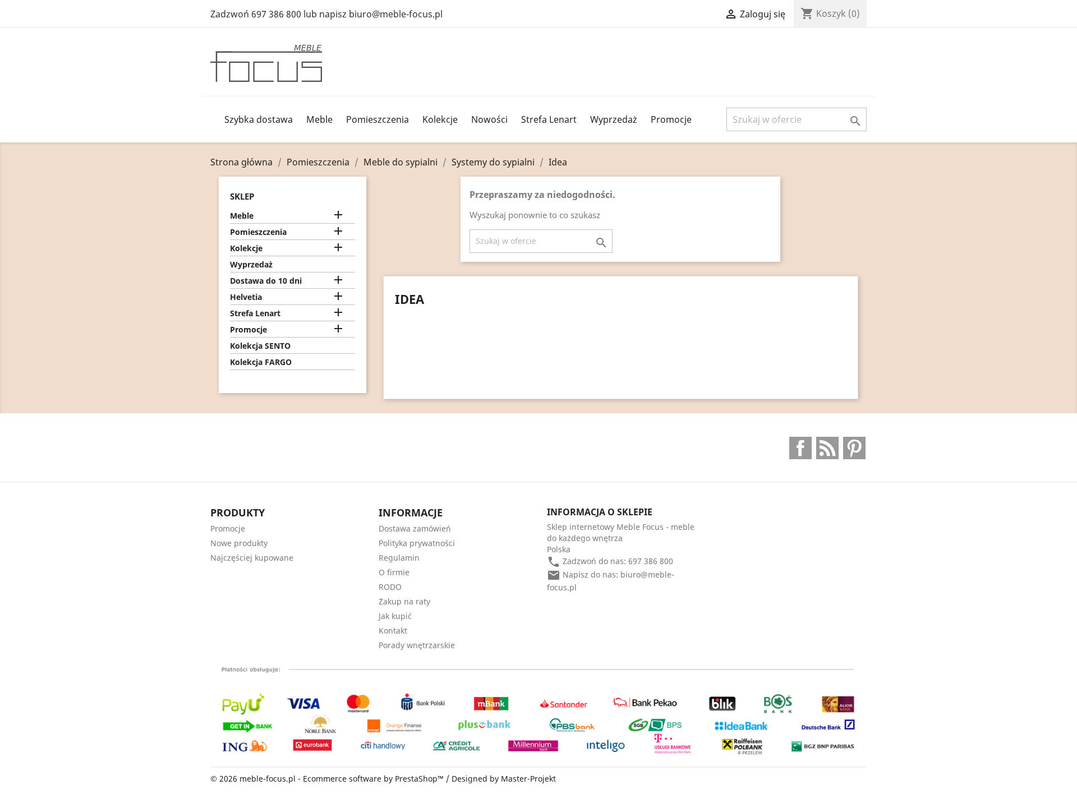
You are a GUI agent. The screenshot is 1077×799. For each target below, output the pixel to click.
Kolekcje (440, 119)
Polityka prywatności (417, 543)
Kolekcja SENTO (260, 345)
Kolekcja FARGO (261, 362)
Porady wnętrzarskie (417, 645)
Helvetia (246, 297)
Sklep (242, 196)
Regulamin (399, 557)
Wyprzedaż (613, 119)
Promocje (671, 119)
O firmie (394, 572)
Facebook (800, 448)
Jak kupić (395, 616)
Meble (319, 119)
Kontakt (393, 630)
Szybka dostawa (258, 119)
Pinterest (854, 448)
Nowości (489, 119)
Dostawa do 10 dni (266, 280)
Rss (827, 448)
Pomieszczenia (377, 119)
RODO (390, 586)
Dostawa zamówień (415, 528)
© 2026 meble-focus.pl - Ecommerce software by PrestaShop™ (328, 778)
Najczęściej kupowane (251, 557)
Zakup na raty (404, 601)
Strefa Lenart (549, 119)
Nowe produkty (239, 543)
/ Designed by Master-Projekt (501, 778)
